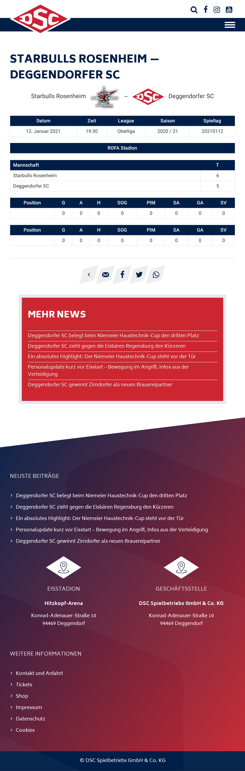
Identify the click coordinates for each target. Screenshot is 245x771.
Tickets (24, 685)
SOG (122, 203)
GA (200, 203)
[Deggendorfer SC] (40, 33)
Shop (22, 696)
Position (32, 203)
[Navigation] (230, 26)
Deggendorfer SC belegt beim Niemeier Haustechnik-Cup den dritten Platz (113, 336)
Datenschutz (30, 719)
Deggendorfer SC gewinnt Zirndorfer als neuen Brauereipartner (100, 385)
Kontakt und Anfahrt (39, 674)
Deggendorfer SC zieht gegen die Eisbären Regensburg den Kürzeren (107, 346)
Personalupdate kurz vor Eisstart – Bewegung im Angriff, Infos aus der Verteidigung (108, 371)
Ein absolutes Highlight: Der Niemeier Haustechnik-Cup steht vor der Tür (112, 357)
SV (223, 203)
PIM (151, 203)
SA (176, 203)
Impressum (29, 708)
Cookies (25, 730)
